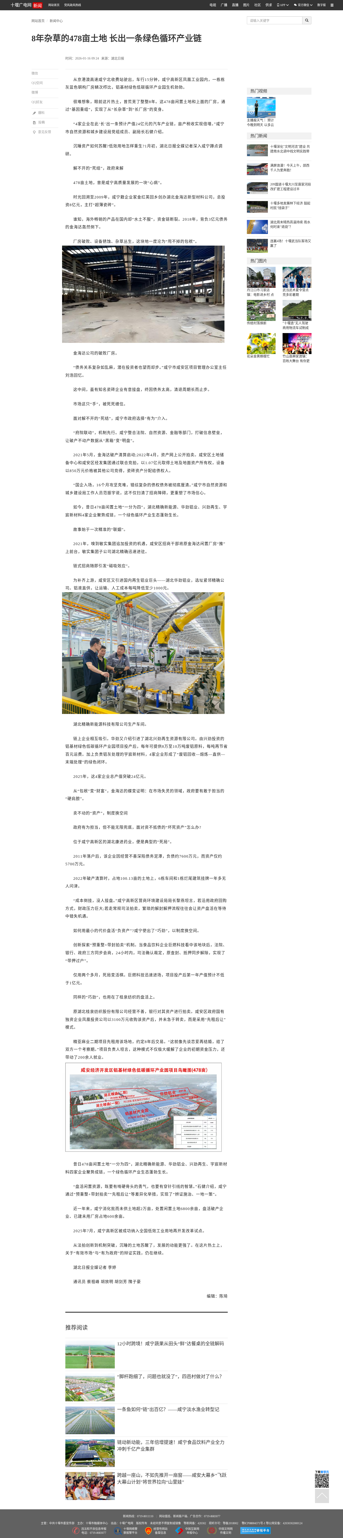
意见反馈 (42, 132)
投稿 (39, 122)
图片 (246, 5)
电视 (213, 5)
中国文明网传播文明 (226, 1531)
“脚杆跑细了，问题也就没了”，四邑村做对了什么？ (170, 1376)
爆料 (39, 113)
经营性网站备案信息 (161, 1531)
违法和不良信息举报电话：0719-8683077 (93, 1531)
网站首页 (54, 5)
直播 (235, 5)
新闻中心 (56, 20)
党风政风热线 (72, 5)
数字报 (321, 5)
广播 (224, 5)
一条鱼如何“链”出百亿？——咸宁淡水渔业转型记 (168, 1409)
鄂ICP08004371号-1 (254, 1523)
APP (283, 5)
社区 (257, 5)
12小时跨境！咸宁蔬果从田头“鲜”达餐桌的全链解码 (170, 1343)
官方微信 (302, 5)
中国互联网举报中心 (192, 1531)
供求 (269, 5)
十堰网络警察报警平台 (130, 1531)
